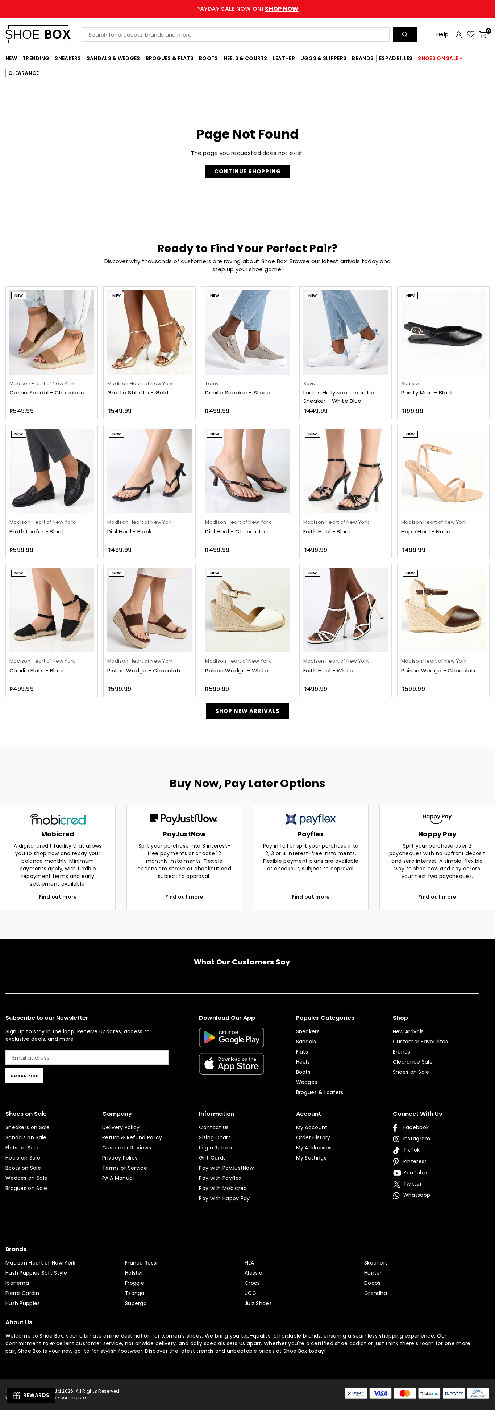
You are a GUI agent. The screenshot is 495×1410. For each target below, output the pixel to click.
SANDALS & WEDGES (113, 58)
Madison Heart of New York (40, 1262)
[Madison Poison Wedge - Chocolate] (443, 610)
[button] (483, 34)
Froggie (134, 1283)
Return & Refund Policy (132, 1137)
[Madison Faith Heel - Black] (345, 471)
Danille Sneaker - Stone (237, 392)
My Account (312, 1127)
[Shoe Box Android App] (231, 1041)
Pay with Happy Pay (224, 1198)
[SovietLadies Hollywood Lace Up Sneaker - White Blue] (345, 332)
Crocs (252, 1283)
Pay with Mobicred (223, 1188)
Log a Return (215, 1147)
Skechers (376, 1262)
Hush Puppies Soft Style (36, 1272)
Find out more (58, 896)
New (18, 295)
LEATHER (284, 58)
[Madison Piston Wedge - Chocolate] (149, 610)
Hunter (373, 1272)
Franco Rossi (141, 1262)
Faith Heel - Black (327, 531)
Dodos (372, 1283)
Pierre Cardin (22, 1293)
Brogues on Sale (26, 1188)
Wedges (306, 1082)
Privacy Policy (120, 1157)
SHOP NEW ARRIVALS (247, 711)
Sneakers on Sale (27, 1127)
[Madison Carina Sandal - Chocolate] (51, 332)
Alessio (253, 1272)
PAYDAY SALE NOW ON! (247, 8)
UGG (250, 1293)
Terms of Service (124, 1168)
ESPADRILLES (395, 58)
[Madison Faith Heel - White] (345, 610)
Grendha (375, 1293)
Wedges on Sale (26, 1178)
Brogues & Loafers (320, 1092)
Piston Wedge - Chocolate (145, 670)
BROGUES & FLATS (170, 58)
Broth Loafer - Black (36, 531)
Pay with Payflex (220, 1178)
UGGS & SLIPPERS (323, 58)
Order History (313, 1137)
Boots (303, 1072)
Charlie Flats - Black (36, 670)
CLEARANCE (23, 73)
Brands (402, 1051)
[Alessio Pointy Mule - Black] (443, 332)
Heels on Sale (22, 1157)
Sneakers (308, 1031)
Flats (302, 1051)
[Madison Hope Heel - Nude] (443, 471)
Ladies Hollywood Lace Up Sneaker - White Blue (339, 397)
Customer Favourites (420, 1041)
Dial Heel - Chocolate (235, 531)
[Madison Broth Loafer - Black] (51, 471)
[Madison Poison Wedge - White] (247, 610)
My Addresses (314, 1147)
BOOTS (208, 58)
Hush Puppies (22, 1303)
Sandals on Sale (26, 1137)
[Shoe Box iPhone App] (231, 1069)
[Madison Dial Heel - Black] (149, 471)
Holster (134, 1272)
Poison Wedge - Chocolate (439, 670)
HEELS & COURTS (245, 58)
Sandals (306, 1041)
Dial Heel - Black (129, 531)
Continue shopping (247, 171)
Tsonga (135, 1293)
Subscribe (24, 1075)
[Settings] (458, 34)
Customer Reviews (126, 1147)
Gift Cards (212, 1157)
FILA (249, 1262)
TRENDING (35, 58)
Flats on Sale (21, 1147)
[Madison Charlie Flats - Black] (51, 610)
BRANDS (363, 58)
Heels (303, 1061)
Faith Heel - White (328, 670)
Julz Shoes (258, 1303)
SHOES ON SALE (438, 58)
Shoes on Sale (411, 1072)
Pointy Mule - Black (427, 392)
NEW (11, 58)
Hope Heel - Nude (426, 531)
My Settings (311, 1157)
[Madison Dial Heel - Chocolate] (247, 471)
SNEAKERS (68, 58)
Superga (136, 1303)
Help (442, 34)
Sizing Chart (214, 1137)
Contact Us (214, 1127)
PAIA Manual (118, 1178)
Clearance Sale (413, 1061)
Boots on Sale (23, 1168)
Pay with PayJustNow (226, 1168)
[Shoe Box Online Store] (43, 34)
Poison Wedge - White (236, 670)
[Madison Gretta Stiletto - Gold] (149, 332)
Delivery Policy (121, 1127)
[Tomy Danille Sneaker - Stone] (247, 332)
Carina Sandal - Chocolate (47, 392)
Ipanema (17, 1283)
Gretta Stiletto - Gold (138, 392)
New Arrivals (408, 1031)
